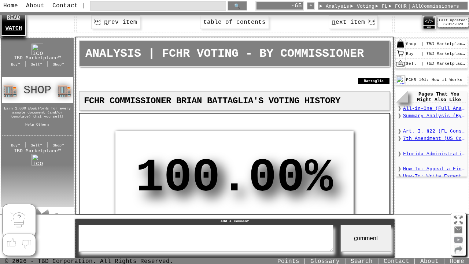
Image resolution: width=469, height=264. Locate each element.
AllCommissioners (435, 6)
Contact (65, 6)
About (35, 6)
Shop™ (58, 64)
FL (385, 6)
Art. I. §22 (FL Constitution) (434, 131)
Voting (365, 6)
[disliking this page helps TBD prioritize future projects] (27, 243)
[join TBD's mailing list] (458, 252)
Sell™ (36, 64)
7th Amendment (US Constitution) (434, 138)
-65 (296, 6)
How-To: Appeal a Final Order (434, 169)
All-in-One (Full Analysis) (434, 108)
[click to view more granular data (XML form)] (429, 28)
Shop (37, 90)
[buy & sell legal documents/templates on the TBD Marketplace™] (400, 47)
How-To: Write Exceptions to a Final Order (434, 176)
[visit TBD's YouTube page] (458, 242)
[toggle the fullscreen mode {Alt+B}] (458, 219)
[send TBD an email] (458, 233)
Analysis (337, 6)
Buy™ (15, 64)
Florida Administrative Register (434, 154)
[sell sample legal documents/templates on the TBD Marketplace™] (400, 66)
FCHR (401, 6)
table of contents (234, 22)
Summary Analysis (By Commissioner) (434, 116)
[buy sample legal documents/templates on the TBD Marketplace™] (400, 57)
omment (366, 238)
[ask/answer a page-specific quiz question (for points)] (19, 221)
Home (10, 6)
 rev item (116, 22)
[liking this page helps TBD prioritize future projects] (11, 243)
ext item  (353, 22)
